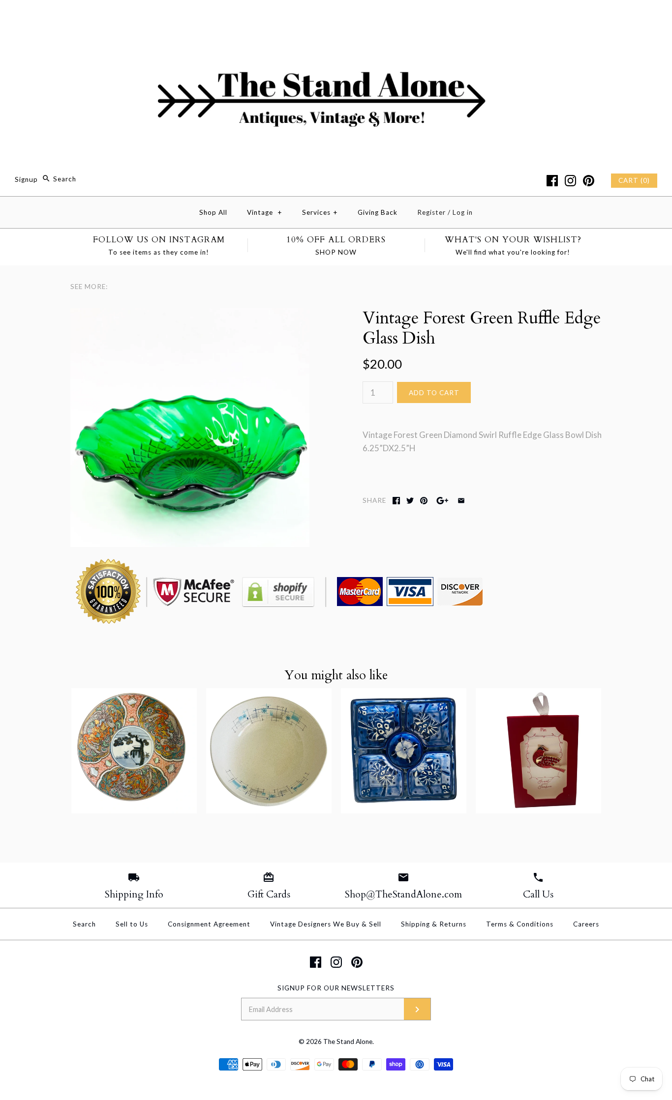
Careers (586, 924)
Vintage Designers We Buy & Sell (325, 924)
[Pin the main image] (424, 500)
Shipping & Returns (433, 924)
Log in (463, 212)
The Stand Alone (347, 1041)
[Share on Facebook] (396, 500)
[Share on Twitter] (410, 500)
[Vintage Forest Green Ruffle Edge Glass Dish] (189, 315)
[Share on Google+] (442, 500)
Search (84, 924)
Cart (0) (634, 180)
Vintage (264, 212)
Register (431, 212)
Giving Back (377, 212)
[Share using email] (461, 500)
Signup (26, 179)
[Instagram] (570, 180)
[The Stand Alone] (336, 16)
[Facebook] (552, 180)
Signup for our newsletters (336, 988)
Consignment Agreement (209, 924)
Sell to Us (132, 924)
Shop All (213, 212)
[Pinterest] (588, 180)
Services (320, 212)
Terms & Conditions (519, 924)
